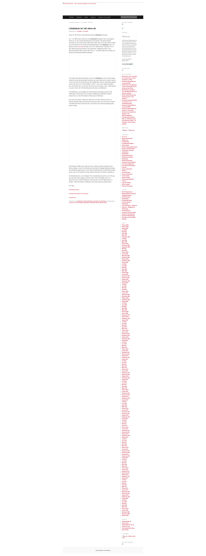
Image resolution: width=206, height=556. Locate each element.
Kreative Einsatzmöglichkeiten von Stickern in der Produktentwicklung (129, 101)
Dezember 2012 (126, 451)
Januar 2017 (125, 371)
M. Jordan (86, 31)
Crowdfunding (125, 141)
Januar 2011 (125, 490)
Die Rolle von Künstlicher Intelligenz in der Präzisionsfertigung (129, 113)
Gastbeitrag (79, 17)
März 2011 (124, 486)
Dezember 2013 (126, 430)
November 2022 (126, 257)
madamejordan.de (126, 521)
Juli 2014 (124, 420)
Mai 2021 (124, 287)
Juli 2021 (124, 284)
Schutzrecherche (126, 210)
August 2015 (125, 400)
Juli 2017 (124, 361)
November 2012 (126, 452)
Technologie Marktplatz (128, 179)
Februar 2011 (125, 488)
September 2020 (126, 299)
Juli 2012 (124, 459)
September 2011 (126, 476)
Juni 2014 (124, 422)
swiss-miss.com (126, 526)
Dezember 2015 (126, 393)
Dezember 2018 (126, 333)
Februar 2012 (125, 468)
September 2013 (126, 435)
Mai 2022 (124, 267)
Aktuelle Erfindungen (127, 138)
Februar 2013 (125, 447)
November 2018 (126, 335)
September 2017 (126, 357)
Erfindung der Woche (127, 155)
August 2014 (125, 418)
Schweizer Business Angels (129, 212)
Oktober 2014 (125, 415)
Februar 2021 (125, 291)
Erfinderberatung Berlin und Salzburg (78, 193)
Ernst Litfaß (81, 46)
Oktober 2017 (125, 355)
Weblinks (124, 219)
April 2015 (124, 405)
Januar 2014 (125, 429)
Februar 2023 (125, 252)
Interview (124, 167)
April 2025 (124, 233)
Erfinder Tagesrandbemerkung (129, 147)
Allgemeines (80, 201)
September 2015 (126, 398)
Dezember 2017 (126, 352)
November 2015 (126, 395)
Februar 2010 (125, 508)
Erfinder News (125, 145)
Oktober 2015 (125, 396)
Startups (124, 170)
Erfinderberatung (126, 197)
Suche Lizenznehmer (127, 174)
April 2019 (124, 327)
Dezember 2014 (126, 411)
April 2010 (124, 505)
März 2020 (124, 310)
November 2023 (126, 245)
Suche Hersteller (126, 172)
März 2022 (124, 271)
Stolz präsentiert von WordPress (103, 550)
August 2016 (125, 379)
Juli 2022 (124, 264)
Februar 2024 (125, 243)
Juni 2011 (124, 481)
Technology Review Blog (128, 528)
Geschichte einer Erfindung (99, 201)
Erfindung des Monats (127, 157)
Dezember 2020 (126, 294)
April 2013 (124, 444)
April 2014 (124, 425)
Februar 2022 (125, 272)
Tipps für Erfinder (126, 182)
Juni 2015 (124, 403)
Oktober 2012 (125, 454)
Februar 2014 (125, 427)
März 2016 (124, 388)
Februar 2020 (125, 311)
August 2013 (125, 437)
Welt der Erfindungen (127, 186)
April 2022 (124, 269)
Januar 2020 (125, 313)
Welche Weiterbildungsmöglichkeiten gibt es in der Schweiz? (129, 96)
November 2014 (126, 413)
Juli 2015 (124, 401)
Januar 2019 (125, 332)
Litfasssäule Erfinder (94, 202)
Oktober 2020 (125, 298)
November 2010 (126, 493)
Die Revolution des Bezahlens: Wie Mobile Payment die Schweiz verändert (129, 91)
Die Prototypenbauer (127, 192)
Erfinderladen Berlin (74, 189)
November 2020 (126, 296)
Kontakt (86, 17)
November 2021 (126, 277)
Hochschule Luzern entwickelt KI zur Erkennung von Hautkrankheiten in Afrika (129, 78)
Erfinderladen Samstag (127, 150)
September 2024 (126, 237)
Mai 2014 (124, 423)
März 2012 (124, 466)
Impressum (93, 17)
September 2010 (126, 496)
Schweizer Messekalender (128, 215)
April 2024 (124, 240)
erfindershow (125, 152)
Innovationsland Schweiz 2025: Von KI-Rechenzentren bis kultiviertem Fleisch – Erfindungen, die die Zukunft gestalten (129, 120)
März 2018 (124, 347)
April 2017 (124, 366)
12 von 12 (124, 136)
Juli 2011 (124, 479)
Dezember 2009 (126, 512)
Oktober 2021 (125, 279)
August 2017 (125, 359)
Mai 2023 (124, 248)
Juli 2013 (124, 439)
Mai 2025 (124, 231)
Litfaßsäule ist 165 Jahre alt (82, 28)
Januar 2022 (125, 274)
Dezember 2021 (126, 276)
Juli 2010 (124, 500)
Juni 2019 (124, 323)
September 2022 (126, 260)
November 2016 (126, 374)
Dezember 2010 (126, 491)
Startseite (71, 17)
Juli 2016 (124, 381)
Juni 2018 (124, 344)
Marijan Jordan (103, 202)
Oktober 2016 (125, 376)
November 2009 (126, 513)
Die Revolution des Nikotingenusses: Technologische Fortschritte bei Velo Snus (129, 86)
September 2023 (126, 247)
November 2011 (126, 473)
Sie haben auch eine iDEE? (129, 217)
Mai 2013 (124, 442)
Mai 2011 (124, 483)
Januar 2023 (125, 254)
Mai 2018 (124, 345)
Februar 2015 (125, 408)
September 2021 (126, 281)
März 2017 (124, 367)
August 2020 (125, 301)
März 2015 (124, 406)
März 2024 (124, 242)
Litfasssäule (86, 202)
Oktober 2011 (125, 474)
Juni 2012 (124, 461)
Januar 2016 (125, 391)
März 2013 (124, 445)
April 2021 (124, 289)
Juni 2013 (124, 440)
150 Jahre (71, 202)
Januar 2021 (125, 293)
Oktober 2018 (125, 337)
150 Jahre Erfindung (78, 202)
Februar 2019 (125, 330)
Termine (124, 181)
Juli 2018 (124, 342)
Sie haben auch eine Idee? (104, 17)
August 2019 (125, 320)
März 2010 (124, 507)
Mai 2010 (124, 503)
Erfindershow (72, 197)
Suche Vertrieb (125, 175)
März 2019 (124, 328)
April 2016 (124, 386)
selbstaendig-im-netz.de (128, 524)
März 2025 (124, 235)
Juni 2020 (124, 305)
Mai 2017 (124, 364)
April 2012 (124, 464)
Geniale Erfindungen (88, 201)
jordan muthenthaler (127, 169)
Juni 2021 (124, 286)
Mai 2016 (124, 384)
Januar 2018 (125, 350)
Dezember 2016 (126, 372)
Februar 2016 (125, 389)
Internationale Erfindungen (128, 165)
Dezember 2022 (126, 255)
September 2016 (126, 378)
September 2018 (126, 338)
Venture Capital (126, 184)
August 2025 (125, 228)
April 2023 (124, 250)
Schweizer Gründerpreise (128, 214)
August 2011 (125, 478)
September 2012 (126, 456)
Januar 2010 (125, 510)
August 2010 (125, 498)
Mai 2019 (124, 325)
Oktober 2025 (125, 226)
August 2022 (125, 262)
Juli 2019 (124, 322)
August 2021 (125, 282)
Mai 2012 (124, 462)
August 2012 (125, 457)
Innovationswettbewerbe (128, 164)
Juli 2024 (124, 238)
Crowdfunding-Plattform (128, 143)
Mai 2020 (124, 306)
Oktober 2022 (125, 259)
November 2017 (126, 354)
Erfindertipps (125, 153)
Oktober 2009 (125, 515)
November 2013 (126, 432)
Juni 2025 (124, 230)
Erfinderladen (125, 198)
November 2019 (126, 315)
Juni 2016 (124, 383)
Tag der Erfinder (126, 177)
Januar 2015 (125, 410)
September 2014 (126, 417)
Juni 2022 (124, 265)
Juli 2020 (124, 303)
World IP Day (125, 530)
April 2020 (124, 308)
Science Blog (125, 523)
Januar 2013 (125, 449)
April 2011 (124, 485)
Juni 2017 (124, 362)
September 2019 (126, 318)
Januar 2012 (125, 469)
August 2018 (125, 340)
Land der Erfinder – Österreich (129, 205)
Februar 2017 (125, 369)
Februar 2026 (125, 225)
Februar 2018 (125, 349)
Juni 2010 (124, 502)
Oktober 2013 (125, 434)
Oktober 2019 (125, 316)
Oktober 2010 (125, 495)
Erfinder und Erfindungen (128, 148)
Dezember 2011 (126, 471)
